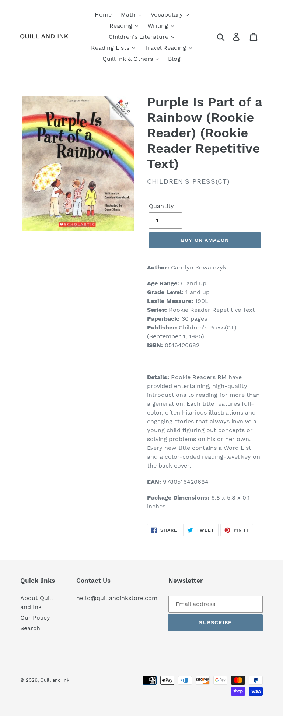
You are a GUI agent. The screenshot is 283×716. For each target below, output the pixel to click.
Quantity (161, 205)
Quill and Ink (54, 680)
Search (30, 628)
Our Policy (35, 617)
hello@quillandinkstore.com (116, 598)
